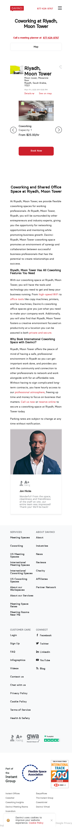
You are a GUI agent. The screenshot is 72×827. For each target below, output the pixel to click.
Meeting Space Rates (19, 605)
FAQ (12, 651)
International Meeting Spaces (20, 564)
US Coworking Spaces (18, 580)
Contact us (17, 676)
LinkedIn (45, 652)
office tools (17, 299)
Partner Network (46, 587)
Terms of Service (20, 709)
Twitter (44, 643)
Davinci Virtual (43, 806)
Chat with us (18, 685)
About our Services (21, 595)
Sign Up (15, 643)
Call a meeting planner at (36, 37)
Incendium (11, 811)
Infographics (17, 660)
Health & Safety (20, 718)
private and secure (40, 332)
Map (36, 46)
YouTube (45, 660)
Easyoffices (41, 793)
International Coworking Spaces (21, 572)
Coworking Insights (15, 802)
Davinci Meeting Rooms (17, 806)
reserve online (47, 401)
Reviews (41, 562)
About (39, 537)
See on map (45, 93)
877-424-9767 (45, 8)
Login (13, 635)
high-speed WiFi (49, 294)
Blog (42, 668)
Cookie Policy (18, 701)
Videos (14, 668)
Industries (42, 545)
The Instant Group (44, 798)
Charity (40, 570)
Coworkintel (41, 802)
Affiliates (42, 579)
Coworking (16, 545)
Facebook (46, 635)
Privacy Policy (19, 693)
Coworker (10, 798)
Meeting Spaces (20, 537)
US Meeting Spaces (17, 555)
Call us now (28, 401)
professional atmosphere (30, 392)
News (39, 554)
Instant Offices (13, 793)
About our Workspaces (17, 588)
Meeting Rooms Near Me (19, 613)
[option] (36, 130)
